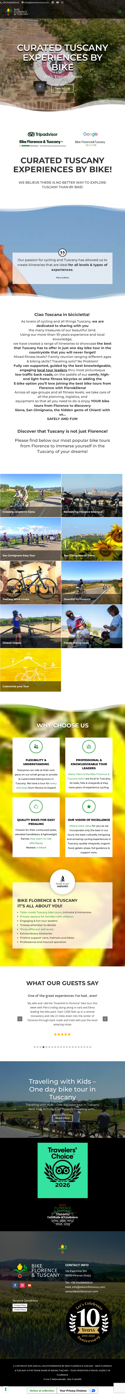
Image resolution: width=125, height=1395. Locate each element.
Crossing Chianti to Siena (19, 511)
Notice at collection (42, 1390)
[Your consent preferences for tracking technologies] (6, 1389)
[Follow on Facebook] (15, 1285)
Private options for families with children (47, 916)
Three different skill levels (37, 929)
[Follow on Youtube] (29, 1285)
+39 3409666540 (82, 1282)
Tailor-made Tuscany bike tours (41, 912)
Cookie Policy (20, 1309)
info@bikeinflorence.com (88, 1287)
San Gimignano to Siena (79, 555)
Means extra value (80, 825)
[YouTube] (57, 2)
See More (62, 88)
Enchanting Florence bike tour (83, 511)
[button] (35, 1047)
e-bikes (40, 847)
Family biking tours (76, 642)
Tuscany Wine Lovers (16, 599)
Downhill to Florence (77, 599)
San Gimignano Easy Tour (19, 555)
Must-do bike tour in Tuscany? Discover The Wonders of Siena (62, 1087)
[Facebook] (53, 2)
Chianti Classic (12, 642)
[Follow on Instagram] (22, 1285)
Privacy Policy (20, 1305)
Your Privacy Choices (73, 1390)
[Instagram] (62, 2)
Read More (89, 1029)
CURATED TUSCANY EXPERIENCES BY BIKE (62, 57)
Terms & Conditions (25, 1300)
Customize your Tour (16, 686)
